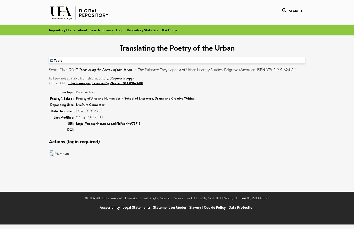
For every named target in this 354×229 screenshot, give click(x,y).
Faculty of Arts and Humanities (98, 98)
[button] (52, 153)
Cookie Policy (215, 207)
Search (95, 30)
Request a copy (122, 78)
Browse (107, 30)
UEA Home (168, 30)
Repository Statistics (142, 30)
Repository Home (62, 30)
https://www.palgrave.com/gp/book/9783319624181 (105, 83)
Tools (57, 60)
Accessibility (110, 207)
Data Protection (241, 207)
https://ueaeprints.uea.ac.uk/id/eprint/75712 (108, 123)
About (82, 30)
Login (120, 30)
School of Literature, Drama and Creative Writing (159, 98)
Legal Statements (136, 207)
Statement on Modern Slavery (177, 207)
